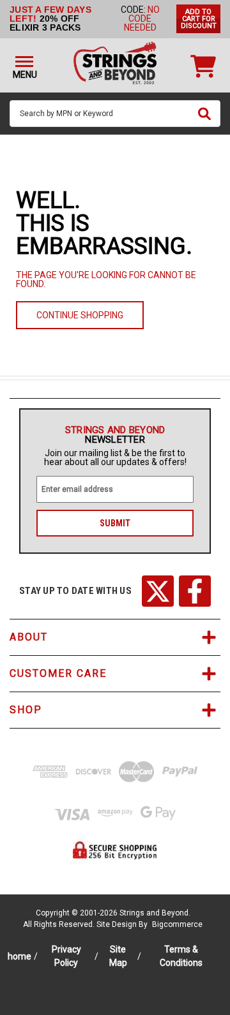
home (19, 956)
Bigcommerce (177, 924)
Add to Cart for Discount (199, 19)
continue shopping (79, 315)
